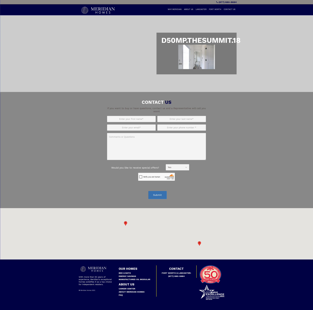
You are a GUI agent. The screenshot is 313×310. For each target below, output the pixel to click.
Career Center (127, 288)
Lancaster (201, 9)
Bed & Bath (125, 273)
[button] (125, 223)
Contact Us (229, 9)
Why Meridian (175, 9)
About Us (188, 9)
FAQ (121, 295)
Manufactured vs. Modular (134, 279)
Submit (157, 194)
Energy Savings (127, 276)
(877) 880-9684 (227, 2)
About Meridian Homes (132, 292)
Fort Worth (215, 9)
